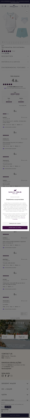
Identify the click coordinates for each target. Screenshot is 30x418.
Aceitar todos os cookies (15, 227)
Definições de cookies (15, 223)
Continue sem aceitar (14, 196)
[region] (15, 209)
